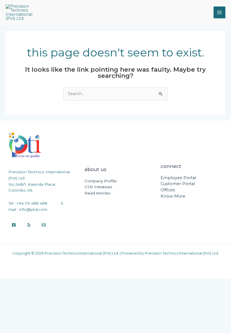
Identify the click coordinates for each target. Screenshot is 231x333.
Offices (168, 189)
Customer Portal (178, 183)
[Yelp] (28, 225)
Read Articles (97, 193)
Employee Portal (178, 177)
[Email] (43, 225)
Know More (173, 196)
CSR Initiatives (98, 187)
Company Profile (101, 181)
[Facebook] (13, 225)
